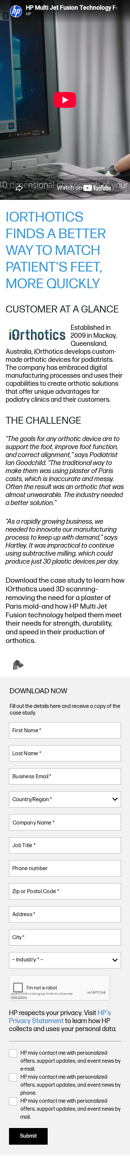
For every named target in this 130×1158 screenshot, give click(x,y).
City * (18, 937)
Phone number (30, 869)
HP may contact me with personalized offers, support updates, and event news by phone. (70, 1085)
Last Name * (26, 754)
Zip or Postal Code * (35, 891)
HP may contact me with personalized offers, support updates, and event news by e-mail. (70, 1061)
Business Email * (32, 777)
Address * (24, 914)
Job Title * (24, 846)
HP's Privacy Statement (60, 1017)
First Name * (27, 731)
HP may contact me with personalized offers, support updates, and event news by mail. (70, 1109)
